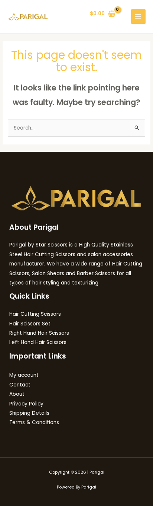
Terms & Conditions (34, 422)
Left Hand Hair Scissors (37, 342)
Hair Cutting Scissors (35, 314)
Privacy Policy (26, 403)
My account (24, 375)
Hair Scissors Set (30, 323)
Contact (19, 384)
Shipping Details (29, 413)
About (17, 394)
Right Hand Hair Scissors (39, 333)
